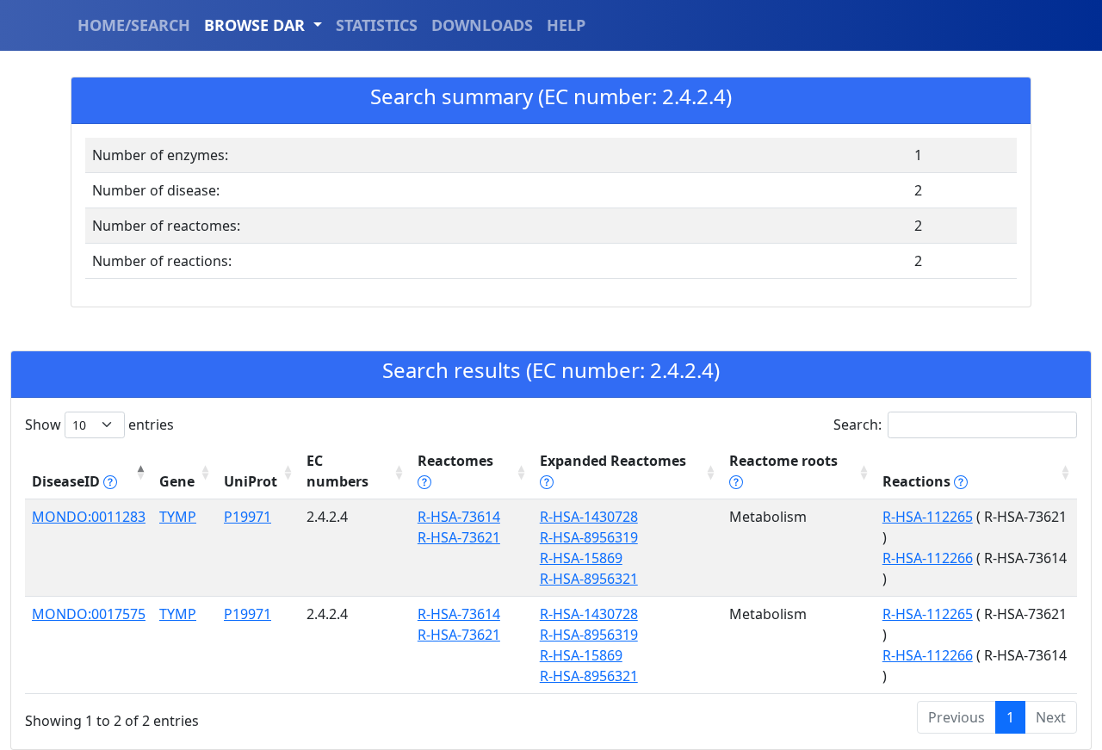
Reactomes (455, 460)
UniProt (250, 481)
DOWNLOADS (482, 25)
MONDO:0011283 (88, 516)
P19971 (247, 516)
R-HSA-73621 (459, 537)
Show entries (99, 424)
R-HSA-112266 (927, 558)
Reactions (918, 481)
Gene (177, 481)
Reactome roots (783, 460)
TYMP (177, 516)
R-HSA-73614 (459, 516)
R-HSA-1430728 (589, 516)
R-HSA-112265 (927, 516)
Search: (857, 424)
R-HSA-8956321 (589, 578)
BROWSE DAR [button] (256, 25)
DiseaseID (67, 481)
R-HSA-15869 (581, 558)
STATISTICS (377, 25)
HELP (566, 25)
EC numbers (337, 471)
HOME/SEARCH (133, 25)
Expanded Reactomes (613, 460)
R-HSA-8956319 (589, 537)
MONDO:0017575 (88, 613)
